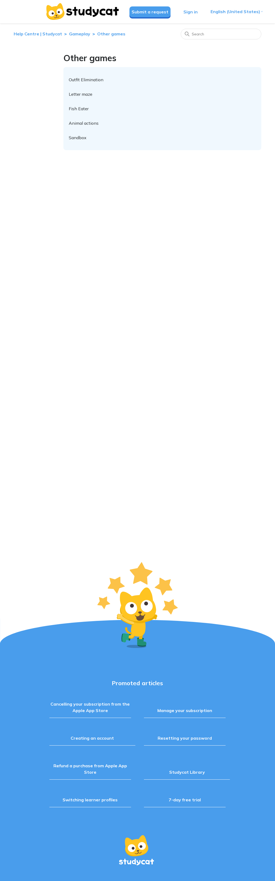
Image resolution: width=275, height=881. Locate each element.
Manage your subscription (184, 710)
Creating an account (92, 738)
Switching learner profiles (90, 799)
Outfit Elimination (86, 79)
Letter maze (80, 94)
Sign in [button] (190, 11)
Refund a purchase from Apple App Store (90, 769)
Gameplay (79, 33)
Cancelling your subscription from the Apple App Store (90, 707)
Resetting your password (185, 738)
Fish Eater (79, 108)
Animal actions (84, 123)
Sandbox (77, 137)
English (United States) (235, 11)
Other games (111, 33)
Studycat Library (187, 772)
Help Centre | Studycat (38, 33)
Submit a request (150, 11)
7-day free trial (185, 799)
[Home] (82, 11)
